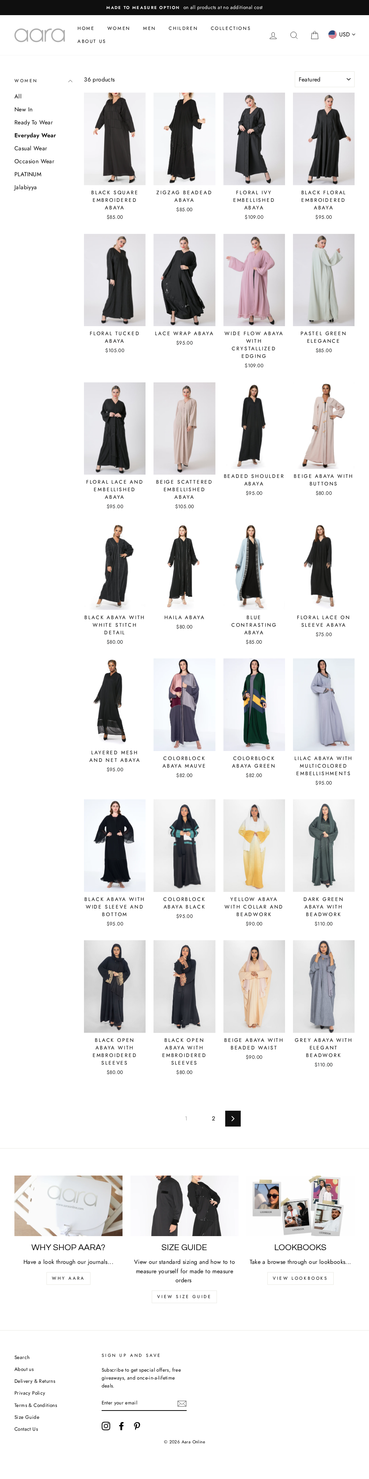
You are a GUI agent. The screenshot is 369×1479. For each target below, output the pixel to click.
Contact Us (26, 1429)
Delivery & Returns (34, 1381)
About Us (91, 41)
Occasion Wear (34, 161)
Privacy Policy (29, 1392)
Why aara (68, 1278)
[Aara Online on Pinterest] (137, 1426)
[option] (184, 8)
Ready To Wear (33, 122)
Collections (231, 28)
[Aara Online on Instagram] (106, 1426)
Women (118, 28)
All (18, 96)
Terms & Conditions (35, 1405)
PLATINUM (27, 174)
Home (85, 28)
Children (183, 28)
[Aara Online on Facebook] (121, 1426)
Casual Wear (30, 148)
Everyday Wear (35, 135)
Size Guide (26, 1417)
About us (24, 1369)
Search (22, 1357)
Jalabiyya (25, 187)
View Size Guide (184, 1296)
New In (23, 109)
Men (149, 28)
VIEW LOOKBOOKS (300, 1278)
